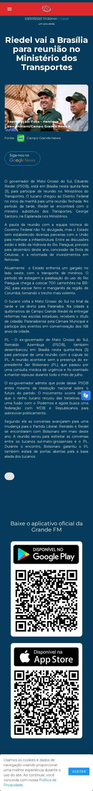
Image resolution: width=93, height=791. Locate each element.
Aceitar (79, 771)
